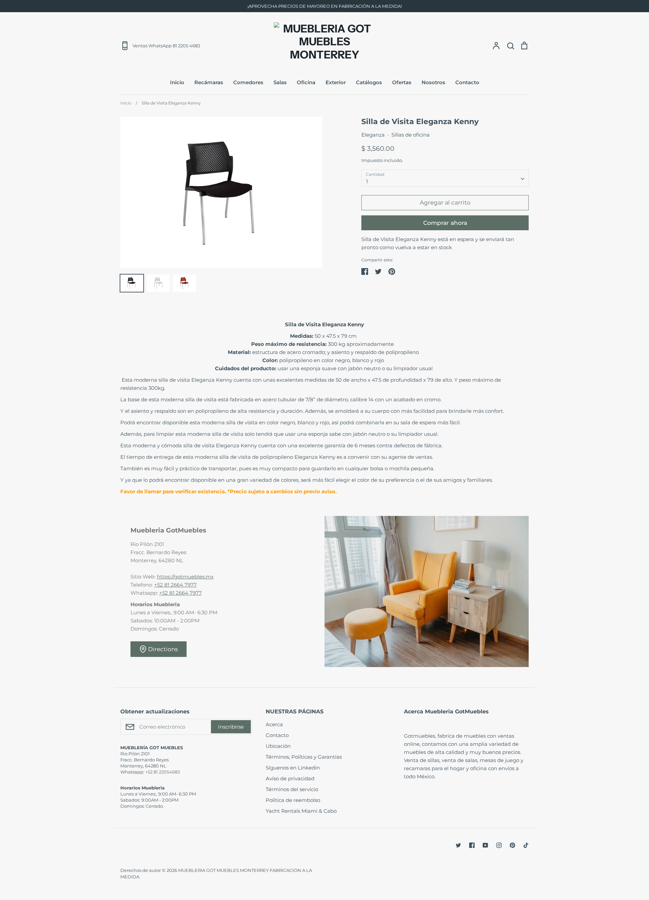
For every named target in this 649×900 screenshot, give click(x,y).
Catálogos (369, 82)
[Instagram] (499, 845)
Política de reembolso (293, 800)
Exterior (336, 82)
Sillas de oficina (410, 135)
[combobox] (445, 178)
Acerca (274, 724)
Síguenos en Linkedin (293, 767)
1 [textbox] (367, 181)
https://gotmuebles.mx (185, 576)
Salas (280, 82)
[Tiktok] (526, 845)
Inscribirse (231, 727)
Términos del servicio (292, 789)
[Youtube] (485, 845)
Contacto (467, 82)
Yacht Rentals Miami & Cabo (301, 811)
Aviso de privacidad (290, 778)
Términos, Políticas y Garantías (304, 757)
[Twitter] (458, 845)
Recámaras (208, 82)
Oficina (306, 82)
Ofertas (401, 82)
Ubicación (278, 746)
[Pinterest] (512, 845)
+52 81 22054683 (162, 772)
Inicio (177, 82)
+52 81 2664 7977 (175, 585)
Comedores (248, 82)
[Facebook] (472, 845)
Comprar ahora (445, 222)
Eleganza (373, 135)
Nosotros (433, 82)
